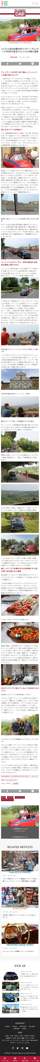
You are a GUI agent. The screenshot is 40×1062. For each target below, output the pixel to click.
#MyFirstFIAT (34, 1040)
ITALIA (14, 1026)
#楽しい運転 (20, 1038)
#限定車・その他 (11, 1038)
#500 (3, 797)
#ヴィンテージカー (7, 799)
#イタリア (21, 1042)
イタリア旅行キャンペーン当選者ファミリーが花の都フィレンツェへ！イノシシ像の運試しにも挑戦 (20, 880)
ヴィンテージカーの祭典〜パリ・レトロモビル (18, 951)
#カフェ (27, 1042)
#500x (21, 1035)
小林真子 (15, 783)
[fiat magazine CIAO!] (5, 3)
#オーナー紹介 (29, 1038)
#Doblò (32, 1035)
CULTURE (32, 1026)
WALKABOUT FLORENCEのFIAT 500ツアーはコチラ (19, 776)
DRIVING (17, 1028)
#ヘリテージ (17, 1040)
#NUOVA (10, 797)
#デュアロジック (7, 1040)
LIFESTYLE (22, 1026)
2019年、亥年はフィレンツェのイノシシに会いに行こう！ (19, 916)
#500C (16, 1035)
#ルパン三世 (25, 1040)
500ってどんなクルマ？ (9, 780)
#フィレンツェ (20, 797)
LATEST (7, 1026)
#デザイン (13, 1042)
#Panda (26, 1035)
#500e (7, 1035)
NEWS (24, 1028)
